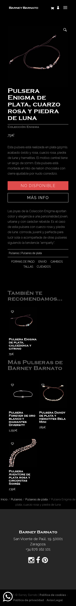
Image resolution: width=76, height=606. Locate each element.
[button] (12, 311)
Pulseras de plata (31, 253)
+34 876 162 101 (38, 549)
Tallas (28, 266)
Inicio (4, 499)
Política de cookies (53, 595)
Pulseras (14, 253)
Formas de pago (23, 261)
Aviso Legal (55, 600)
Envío (42, 261)
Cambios (57, 261)
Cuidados (44, 266)
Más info (38, 197)
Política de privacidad (28, 600)
